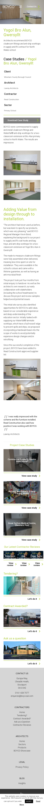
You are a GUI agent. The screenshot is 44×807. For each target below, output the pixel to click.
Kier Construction (23, 557)
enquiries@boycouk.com (22, 696)
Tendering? (22, 715)
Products (22, 747)
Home (22, 712)
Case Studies (14, 59)
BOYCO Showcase (22, 750)
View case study (29, 476)
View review (10, 564)
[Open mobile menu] (20, 6)
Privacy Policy (22, 767)
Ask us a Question (22, 721)
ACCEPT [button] (29, 801)
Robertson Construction (10, 557)
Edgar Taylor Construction (36, 557)
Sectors (22, 744)
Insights (22, 783)
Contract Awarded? (22, 718)
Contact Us (31, 6)
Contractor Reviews (22, 725)
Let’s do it (32, 599)
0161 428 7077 (22, 693)
